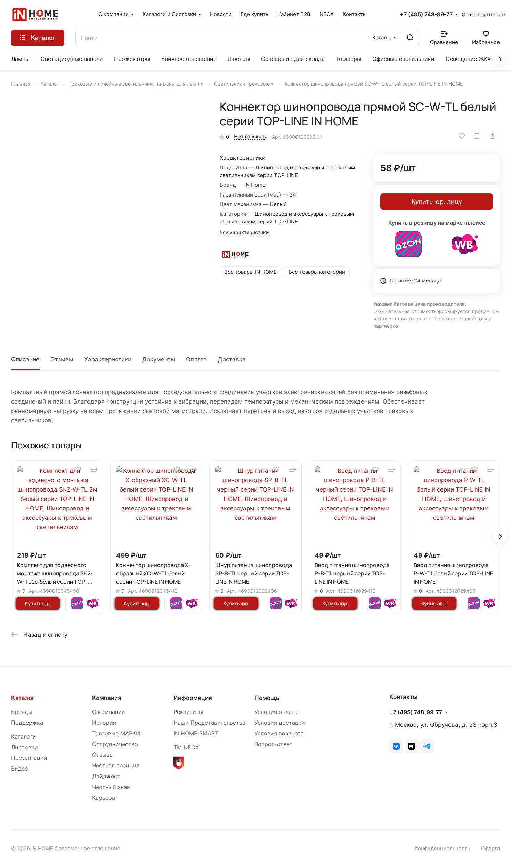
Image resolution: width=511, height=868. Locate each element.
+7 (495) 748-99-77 (426, 14)
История (104, 722)
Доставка (232, 359)
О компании (108, 712)
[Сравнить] (478, 136)
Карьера (103, 798)
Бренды (21, 712)
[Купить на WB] (465, 244)
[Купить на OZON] (408, 244)
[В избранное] (461, 136)
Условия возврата (279, 733)
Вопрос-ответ (273, 744)
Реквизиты (188, 712)
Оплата (196, 359)
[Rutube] (412, 746)
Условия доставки (279, 722)
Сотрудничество (115, 744)
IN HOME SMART (195, 733)
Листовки (24, 747)
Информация (192, 697)
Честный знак (111, 787)
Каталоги (23, 736)
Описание (25, 359)
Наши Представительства (209, 722)
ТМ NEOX (186, 747)
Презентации (29, 758)
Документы (158, 359)
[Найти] (410, 38)
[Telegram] (427, 746)
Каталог (23, 697)
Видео (19, 768)
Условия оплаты (276, 712)
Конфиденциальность (442, 848)
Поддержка (27, 722)
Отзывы (61, 359)
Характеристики (107, 359)
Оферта (490, 848)
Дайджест (106, 776)
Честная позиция (115, 765)
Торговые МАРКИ (116, 733)
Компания (106, 697)
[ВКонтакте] (396, 746)
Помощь (266, 697)
